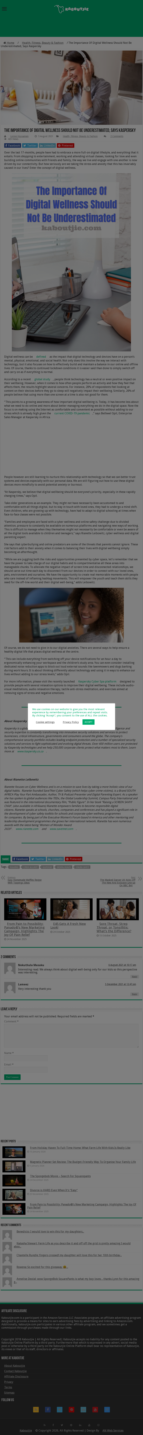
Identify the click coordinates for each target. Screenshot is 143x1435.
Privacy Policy (71, 722)
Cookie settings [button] (45, 722)
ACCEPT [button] (88, 722)
